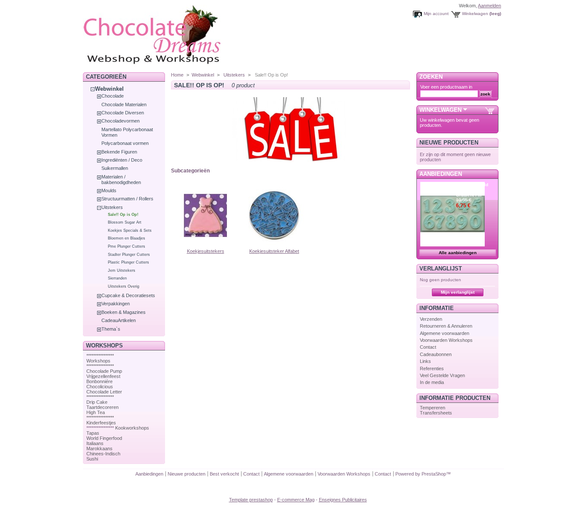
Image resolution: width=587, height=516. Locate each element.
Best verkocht (224, 473)
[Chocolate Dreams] (169, 66)
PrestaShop (434, 473)
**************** (100, 355)
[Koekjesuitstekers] (205, 246)
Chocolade (112, 95)
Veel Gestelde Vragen (442, 375)
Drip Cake (96, 402)
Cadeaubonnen (436, 354)
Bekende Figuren (119, 151)
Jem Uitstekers (121, 270)
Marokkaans (99, 448)
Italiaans (95, 443)
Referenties (432, 368)
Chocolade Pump (104, 371)
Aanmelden (489, 5)
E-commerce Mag (296, 499)
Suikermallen (114, 168)
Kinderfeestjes (101, 422)
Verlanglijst (440, 268)
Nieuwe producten (448, 142)
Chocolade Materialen (124, 104)
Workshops (98, 360)
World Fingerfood (104, 438)
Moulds (108, 190)
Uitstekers (112, 207)
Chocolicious (99, 386)
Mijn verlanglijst (457, 292)
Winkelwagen (475, 13)
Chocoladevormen (120, 120)
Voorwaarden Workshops (446, 340)
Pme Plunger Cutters (126, 246)
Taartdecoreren (102, 407)
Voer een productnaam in (446, 86)
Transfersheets (436, 412)
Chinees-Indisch (103, 453)
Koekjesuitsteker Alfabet (274, 251)
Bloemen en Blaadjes (126, 238)
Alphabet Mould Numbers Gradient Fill (472, 189)
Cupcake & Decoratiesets (128, 295)
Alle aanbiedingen (458, 252)
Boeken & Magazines (123, 312)
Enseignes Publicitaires (343, 499)
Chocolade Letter (104, 391)
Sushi (92, 458)
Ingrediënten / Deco (121, 160)
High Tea (95, 412)
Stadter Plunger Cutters (129, 254)
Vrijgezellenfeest (103, 376)
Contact (428, 347)
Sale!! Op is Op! (123, 214)
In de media (432, 382)
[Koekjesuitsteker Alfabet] (274, 246)
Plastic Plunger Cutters (128, 262)
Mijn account (436, 13)
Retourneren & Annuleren (446, 326)
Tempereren (432, 407)
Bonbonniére (99, 381)
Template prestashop (251, 499)
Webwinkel (109, 89)
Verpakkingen (115, 303)
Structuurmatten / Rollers (127, 198)
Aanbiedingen (440, 174)
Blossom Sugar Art (124, 222)
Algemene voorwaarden (444, 333)
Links (425, 361)
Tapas (92, 433)
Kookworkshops (132, 427)
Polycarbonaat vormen (125, 143)
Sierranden (117, 278)
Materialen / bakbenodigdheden (121, 179)
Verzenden (431, 319)
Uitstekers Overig (123, 286)
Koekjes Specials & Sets (130, 230)
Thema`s (110, 329)
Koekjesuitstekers (205, 251)
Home (177, 74)
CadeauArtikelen (118, 320)
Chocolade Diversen (122, 112)
